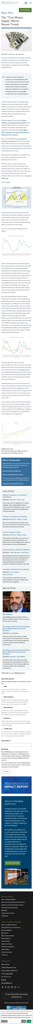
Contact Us (4, 955)
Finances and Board (6, 944)
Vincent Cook (20, 500)
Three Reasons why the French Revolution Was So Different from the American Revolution (16, 652)
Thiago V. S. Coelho (22, 519)
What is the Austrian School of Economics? (13, 902)
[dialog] (16, 1017)
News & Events (8, 707)
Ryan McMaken (20, 54)
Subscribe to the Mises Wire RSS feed (13, 483)
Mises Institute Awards (7, 936)
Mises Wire (7, 13)
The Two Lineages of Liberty (12, 532)
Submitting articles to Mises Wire (12, 471)
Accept (29, 1021)
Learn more (11, 758)
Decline (23, 1021)
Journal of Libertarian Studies (9, 907)
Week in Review (8, 697)
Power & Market (14, 572)
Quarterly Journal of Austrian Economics (12, 905)
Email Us (3, 980)
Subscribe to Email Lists (7, 946)
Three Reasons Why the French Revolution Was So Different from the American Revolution (16, 628)
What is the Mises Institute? (9, 925)
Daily (5, 686)
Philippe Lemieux (21, 535)
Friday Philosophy (15, 552)
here (28, 65)
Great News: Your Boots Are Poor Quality (16, 569)
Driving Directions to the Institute (10, 927)
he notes (22, 370)
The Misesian (8, 729)
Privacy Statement (6, 952)
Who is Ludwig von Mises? (8, 899)
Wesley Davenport (8, 574)
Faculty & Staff (5, 941)
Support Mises (25, 10)
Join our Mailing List (6, 983)
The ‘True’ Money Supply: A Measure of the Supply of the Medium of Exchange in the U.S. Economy (15, 132)
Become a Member (12, 863)
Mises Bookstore (5, 938)
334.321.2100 (9, 973)
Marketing (4, 749)
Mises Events (4, 933)
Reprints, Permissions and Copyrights (13, 474)
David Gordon (25, 552)
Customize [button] (4, 1021)
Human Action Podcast (7, 913)
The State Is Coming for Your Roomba (15, 517)
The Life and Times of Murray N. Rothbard (16, 550)
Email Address (6, 741)
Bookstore (7, 718)
